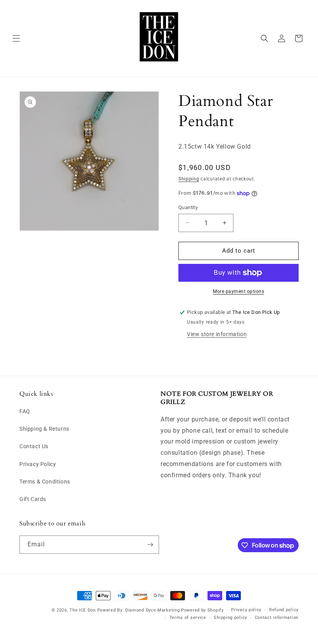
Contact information (277, 617)
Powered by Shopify (202, 610)
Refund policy (284, 609)
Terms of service (187, 617)
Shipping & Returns (44, 429)
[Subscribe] (150, 544)
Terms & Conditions (44, 481)
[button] (16, 38)
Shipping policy (230, 617)
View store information (217, 334)
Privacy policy (246, 609)
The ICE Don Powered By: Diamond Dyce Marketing (124, 610)
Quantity (188, 207)
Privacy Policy (37, 464)
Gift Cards (32, 499)
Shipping (188, 179)
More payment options (238, 291)
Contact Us (33, 446)
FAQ (24, 411)
